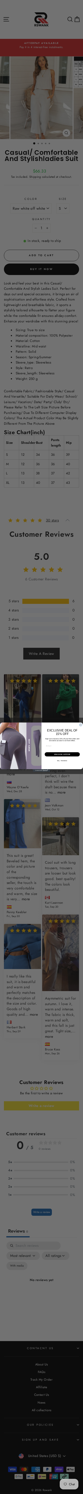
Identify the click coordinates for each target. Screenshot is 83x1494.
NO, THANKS (62, 760)
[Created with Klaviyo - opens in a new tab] (41, 770)
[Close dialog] (80, 724)
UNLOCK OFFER (62, 754)
